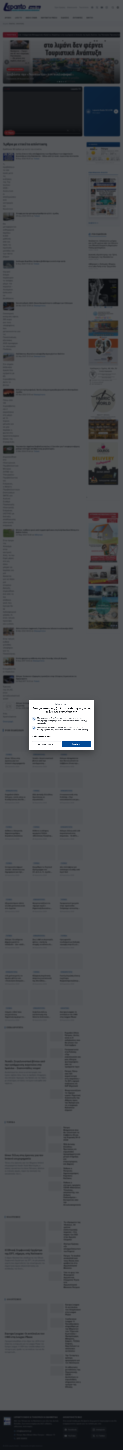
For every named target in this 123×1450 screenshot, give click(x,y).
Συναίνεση (76, 744)
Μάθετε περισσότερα (41, 736)
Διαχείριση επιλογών (46, 744)
